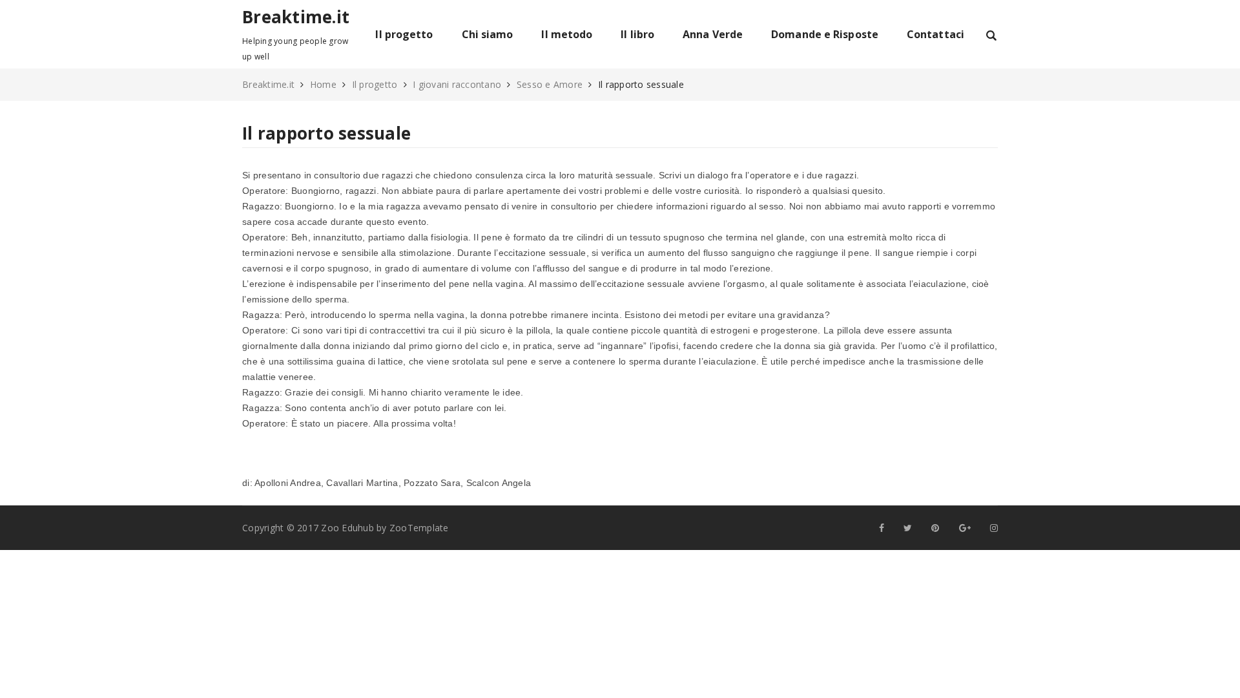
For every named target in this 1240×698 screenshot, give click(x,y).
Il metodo (566, 34)
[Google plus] (965, 528)
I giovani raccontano (457, 84)
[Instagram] (994, 528)
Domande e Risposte (824, 34)
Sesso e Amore (550, 84)
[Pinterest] (935, 528)
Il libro (637, 34)
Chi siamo (487, 34)
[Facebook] (881, 528)
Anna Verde (713, 34)
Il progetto (404, 34)
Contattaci (935, 34)
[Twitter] (908, 528)
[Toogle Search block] (991, 34)
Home (323, 84)
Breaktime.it (295, 16)
